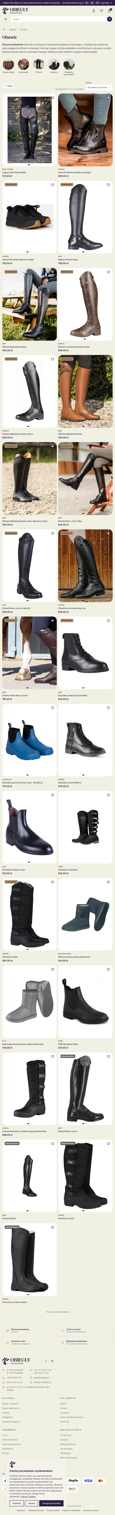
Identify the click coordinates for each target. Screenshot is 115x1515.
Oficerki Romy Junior (67, 1131)
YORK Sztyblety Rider (68, 1044)
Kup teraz (105, 3)
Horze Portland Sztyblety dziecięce (74, 172)
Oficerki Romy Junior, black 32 (16, 608)
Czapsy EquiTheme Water (14, 172)
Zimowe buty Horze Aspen (14, 1302)
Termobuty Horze (66, 1218)
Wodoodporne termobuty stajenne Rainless (23, 1044)
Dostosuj (17, 1503)
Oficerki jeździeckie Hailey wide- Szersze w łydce (24, 521)
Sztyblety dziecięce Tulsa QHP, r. (73, 695)
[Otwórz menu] (5, 19)
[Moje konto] (93, 10)
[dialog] (36, 1483)
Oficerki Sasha (9, 1218)
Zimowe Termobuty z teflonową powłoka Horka (24, 1131)
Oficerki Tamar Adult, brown (15, 695)
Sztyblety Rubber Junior (13, 869)
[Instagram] (52, 1361)
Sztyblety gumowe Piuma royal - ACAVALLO (22, 782)
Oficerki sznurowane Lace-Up (72, 608)
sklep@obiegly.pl (41, 1377)
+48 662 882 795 (13, 1377)
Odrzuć (31, 1503)
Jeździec (13, 29)
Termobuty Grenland (67, 869)
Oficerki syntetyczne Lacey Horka (73, 346)
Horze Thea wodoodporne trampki (18, 259)
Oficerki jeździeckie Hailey (14, 346)
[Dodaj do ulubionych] (52, 97)
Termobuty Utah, (10, 956)
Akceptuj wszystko (51, 1503)
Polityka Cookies (28, 1496)
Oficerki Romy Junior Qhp (70, 521)
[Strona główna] (3, 29)
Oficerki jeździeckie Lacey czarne (17, 434)
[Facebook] (46, 1361)
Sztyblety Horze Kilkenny (69, 782)
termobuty (20, 51)
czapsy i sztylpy (57, 48)
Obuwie (23, 29)
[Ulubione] (101, 10)
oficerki (24, 48)
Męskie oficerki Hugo (68, 259)
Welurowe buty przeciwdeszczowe (74, 956)
